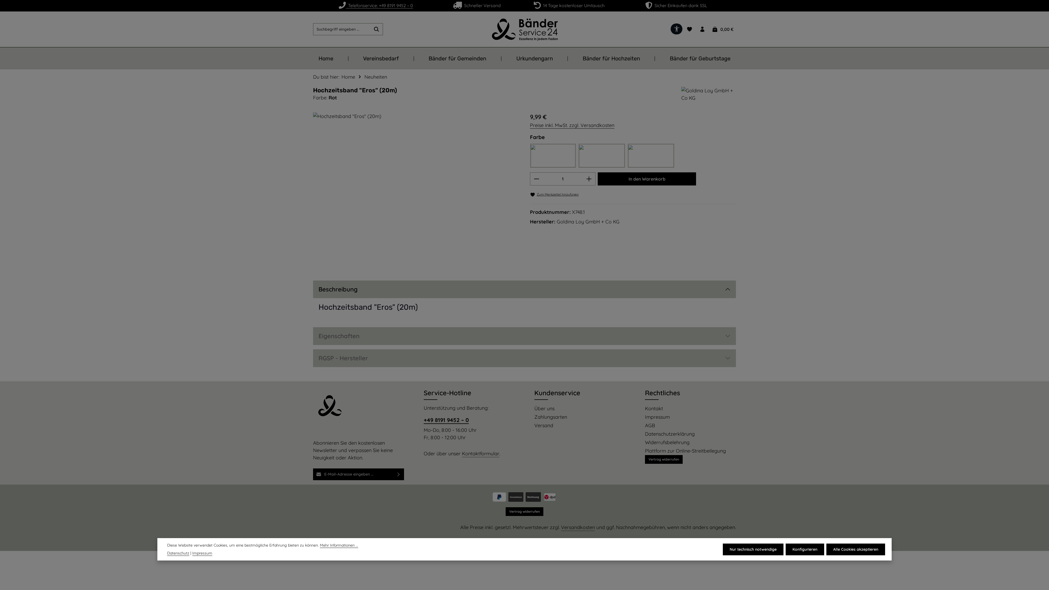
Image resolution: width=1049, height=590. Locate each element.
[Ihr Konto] (702, 29)
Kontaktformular (480, 453)
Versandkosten (578, 527)
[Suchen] (376, 29)
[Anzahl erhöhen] (589, 178)
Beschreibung (338, 289)
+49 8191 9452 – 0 (446, 420)
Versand (543, 425)
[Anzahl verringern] (536, 178)
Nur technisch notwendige (753, 549)
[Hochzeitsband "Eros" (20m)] (416, 190)
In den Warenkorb (647, 179)
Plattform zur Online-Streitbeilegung (685, 451)
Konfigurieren (804, 549)
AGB (650, 425)
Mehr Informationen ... (339, 545)
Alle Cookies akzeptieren (855, 549)
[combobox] (341, 29)
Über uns (544, 408)
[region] (416, 190)
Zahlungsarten (550, 417)
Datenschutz (178, 553)
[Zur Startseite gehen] (524, 29)
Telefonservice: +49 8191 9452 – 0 (379, 5)
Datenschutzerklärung (670, 434)
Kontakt (654, 408)
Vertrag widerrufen (664, 459)
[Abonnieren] (398, 474)
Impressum (657, 417)
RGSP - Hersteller (343, 358)
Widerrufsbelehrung (667, 442)
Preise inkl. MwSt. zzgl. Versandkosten (572, 125)
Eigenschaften (339, 336)
